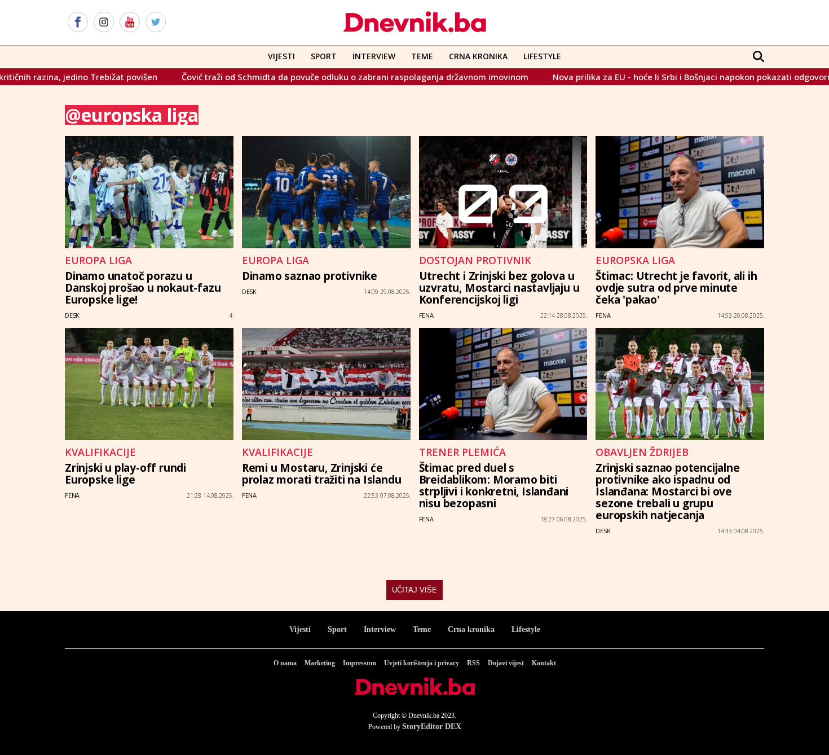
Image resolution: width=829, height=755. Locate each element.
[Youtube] (130, 22)
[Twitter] (155, 22)
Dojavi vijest (506, 663)
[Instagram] (104, 22)
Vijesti (281, 56)
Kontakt (544, 663)
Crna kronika (471, 629)
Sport (324, 56)
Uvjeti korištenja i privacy (421, 663)
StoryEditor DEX (431, 726)
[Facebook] (78, 22)
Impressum (359, 663)
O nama (285, 663)
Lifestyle (542, 56)
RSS (473, 663)
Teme (422, 56)
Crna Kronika (478, 56)
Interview (373, 56)
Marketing (320, 663)
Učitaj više (414, 590)
